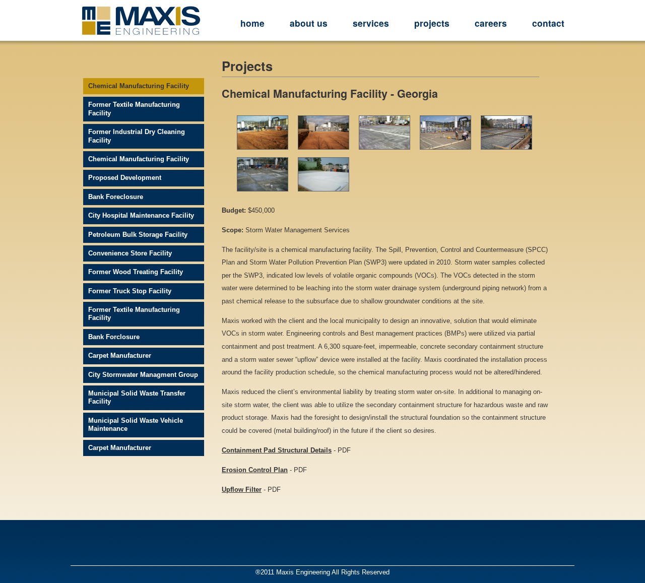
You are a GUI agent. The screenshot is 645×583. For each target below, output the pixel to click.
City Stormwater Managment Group (143, 374)
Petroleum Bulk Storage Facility (137, 234)
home (252, 23)
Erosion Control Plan (255, 470)
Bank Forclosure (114, 337)
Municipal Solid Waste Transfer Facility (136, 397)
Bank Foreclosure (115, 197)
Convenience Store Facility (130, 253)
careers (491, 23)
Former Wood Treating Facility (135, 272)
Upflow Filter (242, 489)
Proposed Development (124, 177)
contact (548, 23)
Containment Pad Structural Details (277, 450)
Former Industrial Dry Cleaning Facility (136, 136)
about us (309, 23)
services (371, 23)
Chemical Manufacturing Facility (138, 86)
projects (431, 23)
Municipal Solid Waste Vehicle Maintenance (135, 424)
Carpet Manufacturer (119, 355)
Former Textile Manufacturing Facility (134, 108)
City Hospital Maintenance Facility (141, 215)
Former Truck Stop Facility (129, 291)
